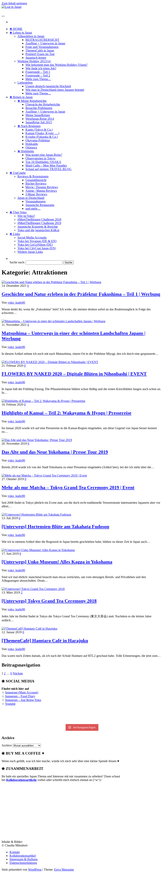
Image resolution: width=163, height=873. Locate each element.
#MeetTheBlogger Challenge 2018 (39, 219)
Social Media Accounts (32, 237)
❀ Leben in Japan (21, 32)
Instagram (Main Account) (21, 692)
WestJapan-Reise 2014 (39, 118)
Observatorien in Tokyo (40, 158)
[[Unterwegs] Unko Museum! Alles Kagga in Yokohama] (38, 550)
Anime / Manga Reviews (41, 190)
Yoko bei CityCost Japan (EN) (36, 248)
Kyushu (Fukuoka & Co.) (41, 136)
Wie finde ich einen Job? (40, 68)
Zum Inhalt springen (14, 3)
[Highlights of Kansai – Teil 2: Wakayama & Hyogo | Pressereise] (43, 401)
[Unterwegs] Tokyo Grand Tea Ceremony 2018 (49, 600)
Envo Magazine (64, 869)
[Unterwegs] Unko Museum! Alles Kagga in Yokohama (57, 561)
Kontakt (15, 852)
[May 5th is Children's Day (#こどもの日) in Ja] (81, 711)
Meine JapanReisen (37, 115)
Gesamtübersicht (35, 180)
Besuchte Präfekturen (38, 108)
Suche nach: (17, 262)
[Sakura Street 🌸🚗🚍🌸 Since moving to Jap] (81, 720)
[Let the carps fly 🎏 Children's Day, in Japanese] (81, 716)
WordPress (35, 869)
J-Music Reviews (36, 194)
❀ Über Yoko (18, 212)
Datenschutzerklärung (23, 862)
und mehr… (33, 208)
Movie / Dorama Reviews (41, 187)
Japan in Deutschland (30, 198)
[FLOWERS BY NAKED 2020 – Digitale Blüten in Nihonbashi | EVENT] (50, 362)
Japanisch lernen (35, 57)
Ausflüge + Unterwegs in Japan (45, 43)
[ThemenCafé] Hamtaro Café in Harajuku (45, 640)
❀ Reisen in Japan (21, 97)
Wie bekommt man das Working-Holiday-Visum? (56, 64)
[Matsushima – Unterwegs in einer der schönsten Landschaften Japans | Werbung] (53, 321)
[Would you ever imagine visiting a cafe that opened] (134, 711)
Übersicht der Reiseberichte (42, 104)
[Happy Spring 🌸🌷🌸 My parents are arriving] (28, 720)
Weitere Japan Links (30, 251)
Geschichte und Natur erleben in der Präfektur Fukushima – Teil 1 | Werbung (81, 294)
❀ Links (15, 234)
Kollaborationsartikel (23, 855)
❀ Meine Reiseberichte (32, 101)
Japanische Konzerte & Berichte (37, 226)
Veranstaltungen (35, 201)
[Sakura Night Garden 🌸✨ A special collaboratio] (134, 720)
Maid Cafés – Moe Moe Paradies (46, 165)
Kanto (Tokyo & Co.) (39, 129)
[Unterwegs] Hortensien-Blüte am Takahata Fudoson (55, 526)
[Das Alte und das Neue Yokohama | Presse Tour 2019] (37, 440)
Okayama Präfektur (37, 140)
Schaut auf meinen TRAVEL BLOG (48, 169)
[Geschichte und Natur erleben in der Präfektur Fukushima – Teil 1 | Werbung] (51, 282)
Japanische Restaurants (39, 205)
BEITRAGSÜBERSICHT (42, 39)
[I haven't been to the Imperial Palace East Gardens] (28, 711)
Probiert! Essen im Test (39, 54)
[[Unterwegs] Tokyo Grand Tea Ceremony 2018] (33, 589)
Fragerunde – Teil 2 (37, 75)
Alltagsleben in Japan (30, 36)
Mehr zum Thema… (38, 79)
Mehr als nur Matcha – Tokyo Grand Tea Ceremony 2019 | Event (68, 487)
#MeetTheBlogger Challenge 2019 (39, 223)
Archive (7, 745)
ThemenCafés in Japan (39, 50)
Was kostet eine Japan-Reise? (43, 154)
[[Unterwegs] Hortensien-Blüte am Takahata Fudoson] (36, 514)
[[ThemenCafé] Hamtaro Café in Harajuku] (29, 628)
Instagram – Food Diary (20, 696)
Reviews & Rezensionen (33, 176)
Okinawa (31, 147)
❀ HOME (16, 29)
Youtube (10, 703)
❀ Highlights (25, 151)
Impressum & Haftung (24, 859)
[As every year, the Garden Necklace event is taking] (28, 716)
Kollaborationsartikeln (21, 780)
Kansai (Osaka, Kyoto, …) (42, 133)
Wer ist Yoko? (26, 216)
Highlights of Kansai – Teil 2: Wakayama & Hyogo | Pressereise (66, 412)
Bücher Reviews (35, 183)
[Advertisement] (31, 810)
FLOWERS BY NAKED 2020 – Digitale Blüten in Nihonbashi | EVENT (74, 373)
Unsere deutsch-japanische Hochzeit (48, 86)
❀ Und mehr (18, 173)
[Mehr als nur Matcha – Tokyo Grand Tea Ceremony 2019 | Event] (44, 475)
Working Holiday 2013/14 (33, 61)
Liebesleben (25, 82)
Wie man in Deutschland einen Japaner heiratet (54, 89)
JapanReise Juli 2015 (38, 122)
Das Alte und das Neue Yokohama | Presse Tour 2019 (55, 452)
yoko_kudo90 (16, 302)
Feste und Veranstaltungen (41, 47)
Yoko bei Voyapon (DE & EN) (36, 241)
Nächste (18, 673)
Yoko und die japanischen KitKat (38, 230)
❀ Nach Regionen (29, 126)
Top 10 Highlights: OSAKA (43, 162)
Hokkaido (31, 144)
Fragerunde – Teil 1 (37, 72)
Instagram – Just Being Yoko (23, 700)
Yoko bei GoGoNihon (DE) (35, 244)
